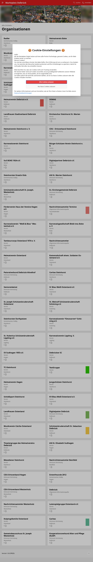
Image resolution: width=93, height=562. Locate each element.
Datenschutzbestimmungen (23, 93)
